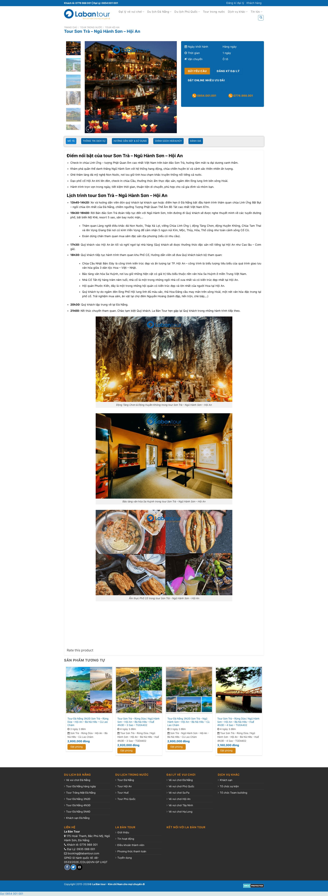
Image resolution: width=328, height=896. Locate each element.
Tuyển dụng (124, 857)
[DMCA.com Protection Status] (253, 885)
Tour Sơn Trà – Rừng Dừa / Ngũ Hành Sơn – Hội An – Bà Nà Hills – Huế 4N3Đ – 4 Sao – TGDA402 (238, 721)
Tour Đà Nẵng (125, 780)
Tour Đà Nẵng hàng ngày (81, 786)
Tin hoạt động (125, 838)
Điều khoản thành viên (130, 845)
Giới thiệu (123, 832)
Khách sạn (226, 780)
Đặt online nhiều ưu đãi (206, 80)
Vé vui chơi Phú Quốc (181, 786)
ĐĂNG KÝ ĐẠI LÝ (228, 71)
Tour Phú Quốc (126, 799)
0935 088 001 (86, 849)
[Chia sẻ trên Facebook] (67, 867)
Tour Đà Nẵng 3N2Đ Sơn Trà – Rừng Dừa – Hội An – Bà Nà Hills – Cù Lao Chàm (87, 721)
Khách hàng (254, 3)
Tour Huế (123, 792)
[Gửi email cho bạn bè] (79, 867)
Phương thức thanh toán (131, 851)
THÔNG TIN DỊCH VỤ (94, 141)
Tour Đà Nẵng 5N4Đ (78, 811)
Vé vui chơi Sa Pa (179, 792)
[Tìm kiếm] (261, 17)
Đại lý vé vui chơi (130, 11)
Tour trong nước (214, 11)
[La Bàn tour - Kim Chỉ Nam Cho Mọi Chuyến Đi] (87, 14)
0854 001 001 (109, 3)
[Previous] (91, 87)
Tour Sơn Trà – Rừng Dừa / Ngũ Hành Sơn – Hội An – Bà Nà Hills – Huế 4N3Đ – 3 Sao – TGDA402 (138, 721)
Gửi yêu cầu (197, 71)
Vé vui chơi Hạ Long (180, 811)
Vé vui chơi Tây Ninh (181, 805)
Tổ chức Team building (233, 792)
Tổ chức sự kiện (229, 786)
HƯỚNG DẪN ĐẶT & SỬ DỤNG (130, 141)
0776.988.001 (243, 95)
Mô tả (71, 141)
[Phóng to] (89, 129)
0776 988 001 (83, 3)
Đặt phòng (77, 746)
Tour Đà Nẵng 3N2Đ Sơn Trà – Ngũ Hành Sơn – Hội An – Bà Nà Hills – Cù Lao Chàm (188, 721)
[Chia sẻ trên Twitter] (73, 867)
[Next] (171, 87)
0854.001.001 (206, 95)
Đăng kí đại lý (235, 3)
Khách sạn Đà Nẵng (78, 818)
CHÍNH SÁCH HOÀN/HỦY (168, 141)
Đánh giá (195, 141)
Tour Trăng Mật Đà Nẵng (80, 792)
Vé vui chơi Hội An (179, 799)
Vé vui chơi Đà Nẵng (78, 780)
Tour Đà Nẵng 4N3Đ (78, 805)
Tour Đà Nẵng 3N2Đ (78, 799)
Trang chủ (70, 27)
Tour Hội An (112, 27)
